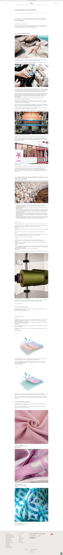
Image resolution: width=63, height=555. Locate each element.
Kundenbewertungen (8, 546)
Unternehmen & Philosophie (9, 540)
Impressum (20, 540)
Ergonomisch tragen (8, 539)
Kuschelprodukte (8, 541)
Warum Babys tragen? (8, 538)
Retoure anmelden (21, 541)
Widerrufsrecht (21, 539)
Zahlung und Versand (21, 538)
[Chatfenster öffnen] (61, 553)
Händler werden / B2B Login (9, 547)
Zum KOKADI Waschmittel (19, 303)
